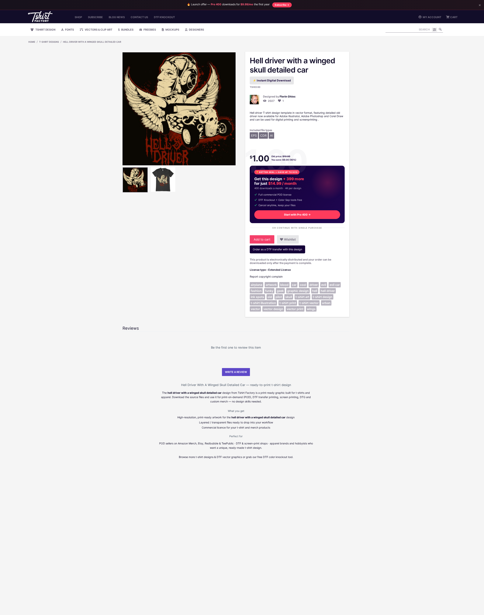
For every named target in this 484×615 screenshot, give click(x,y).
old (270, 297)
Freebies (149, 29)
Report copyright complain (266, 276)
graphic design (298, 291)
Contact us (139, 17)
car (294, 285)
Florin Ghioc (288, 96)
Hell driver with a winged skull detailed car (92, 41)
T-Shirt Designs (49, 41)
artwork (271, 285)
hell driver (328, 291)
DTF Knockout (164, 17)
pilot (278, 297)
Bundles (127, 29)
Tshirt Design (45, 29)
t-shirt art (302, 297)
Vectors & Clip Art (98, 29)
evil (323, 285)
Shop (78, 17)
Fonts (69, 29)
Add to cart (262, 239)
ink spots (257, 297)
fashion (256, 291)
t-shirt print (287, 303)
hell (314, 291)
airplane (256, 285)
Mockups (172, 29)
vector (255, 309)
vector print (295, 309)
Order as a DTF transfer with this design (277, 249)
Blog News (117, 17)
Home (31, 41)
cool (303, 285)
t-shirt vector (309, 303)
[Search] (440, 29)
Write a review (236, 372)
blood (284, 285)
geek (280, 291)
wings (311, 309)
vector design (273, 309)
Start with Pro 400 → (297, 214)
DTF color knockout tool (277, 457)
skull (288, 297)
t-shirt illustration (263, 303)
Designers (196, 29)
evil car (335, 285)
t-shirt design (322, 297)
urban (326, 303)
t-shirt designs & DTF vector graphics (219, 457)
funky (269, 291)
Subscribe (95, 17)
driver (313, 285)
